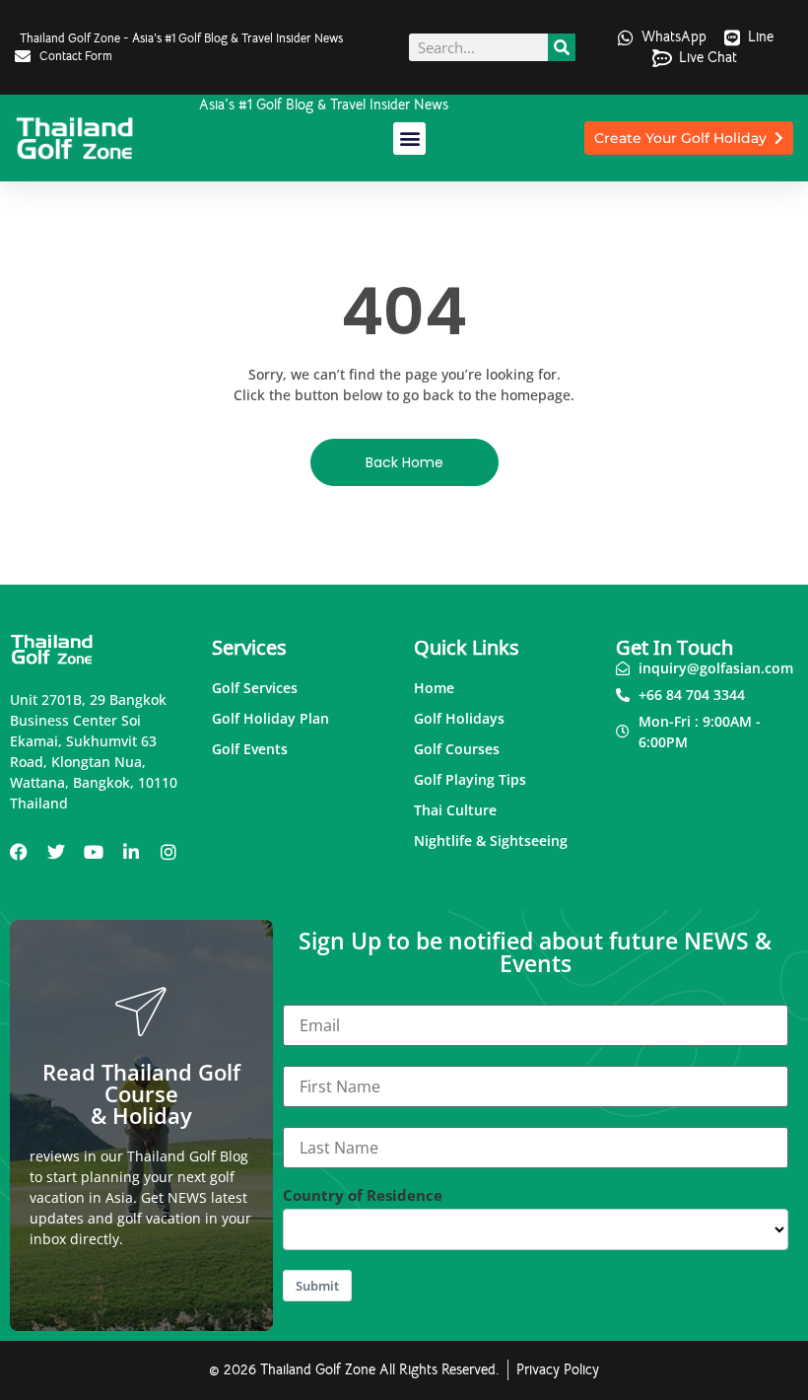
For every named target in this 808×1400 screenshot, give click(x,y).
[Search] (561, 47)
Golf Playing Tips (470, 779)
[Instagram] (168, 852)
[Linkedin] (131, 852)
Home (434, 687)
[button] (409, 138)
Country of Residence (362, 1195)
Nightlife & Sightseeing (491, 840)
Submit (317, 1286)
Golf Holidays (459, 718)
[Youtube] (93, 852)
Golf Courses (457, 748)
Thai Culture (455, 810)
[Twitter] (56, 852)
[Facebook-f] (19, 852)
